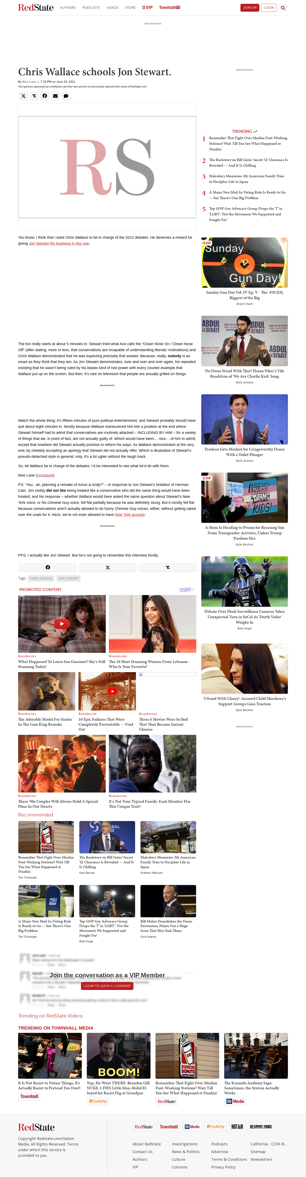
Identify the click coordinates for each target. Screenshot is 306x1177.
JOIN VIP (250, 8)
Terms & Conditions (229, 1159)
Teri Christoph (27, 877)
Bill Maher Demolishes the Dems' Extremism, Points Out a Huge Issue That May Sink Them (167, 926)
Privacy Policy (223, 1167)
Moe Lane (29, 81)
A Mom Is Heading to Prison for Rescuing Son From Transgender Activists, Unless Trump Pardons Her (244, 532)
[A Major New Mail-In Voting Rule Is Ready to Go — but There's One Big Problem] (46, 901)
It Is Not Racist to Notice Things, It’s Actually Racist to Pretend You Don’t (49, 1085)
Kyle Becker (87, 873)
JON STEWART (68, 578)
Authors (68, 8)
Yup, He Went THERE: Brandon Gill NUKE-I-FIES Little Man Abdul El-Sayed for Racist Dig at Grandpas (118, 1088)
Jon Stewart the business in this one (59, 243)
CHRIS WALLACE (41, 578)
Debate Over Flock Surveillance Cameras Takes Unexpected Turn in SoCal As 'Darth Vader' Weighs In (244, 616)
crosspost (45, 475)
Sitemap (258, 1151)
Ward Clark (244, 304)
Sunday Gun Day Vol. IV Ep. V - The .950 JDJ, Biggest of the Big (244, 295)
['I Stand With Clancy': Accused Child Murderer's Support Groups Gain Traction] (244, 668)
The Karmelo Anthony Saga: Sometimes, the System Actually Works (251, 1088)
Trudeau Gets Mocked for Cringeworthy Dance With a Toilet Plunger (244, 451)
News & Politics (186, 1151)
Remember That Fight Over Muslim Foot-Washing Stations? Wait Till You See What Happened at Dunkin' (46, 864)
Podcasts (91, 8)
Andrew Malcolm (152, 873)
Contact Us (143, 1151)
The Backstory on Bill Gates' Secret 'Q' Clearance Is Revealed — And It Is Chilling (106, 862)
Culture (178, 1159)
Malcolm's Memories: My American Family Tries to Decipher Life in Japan (168, 862)
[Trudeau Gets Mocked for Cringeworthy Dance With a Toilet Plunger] (244, 419)
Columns (180, 1167)
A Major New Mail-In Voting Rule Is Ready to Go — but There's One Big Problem (44, 926)
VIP (135, 1167)
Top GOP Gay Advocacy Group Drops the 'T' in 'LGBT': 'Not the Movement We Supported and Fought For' (104, 928)
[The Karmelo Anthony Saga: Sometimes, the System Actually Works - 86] (256, 1056)
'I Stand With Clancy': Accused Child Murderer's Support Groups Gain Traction (244, 701)
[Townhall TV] (169, 7)
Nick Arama (148, 937)
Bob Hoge (86, 941)
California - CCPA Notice (269, 1143)
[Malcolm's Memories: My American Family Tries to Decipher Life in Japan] (168, 837)
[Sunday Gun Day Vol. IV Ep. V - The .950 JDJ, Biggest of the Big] (244, 262)
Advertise (219, 1151)
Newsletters (261, 1159)
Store (130, 8)
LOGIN (269, 8)
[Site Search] (283, 8)
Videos (112, 8)
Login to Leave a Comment (107, 986)
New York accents (130, 515)
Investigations (184, 1143)
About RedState (147, 1143)
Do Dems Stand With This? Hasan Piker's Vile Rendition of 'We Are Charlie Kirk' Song (244, 373)
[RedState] (35, 8)
